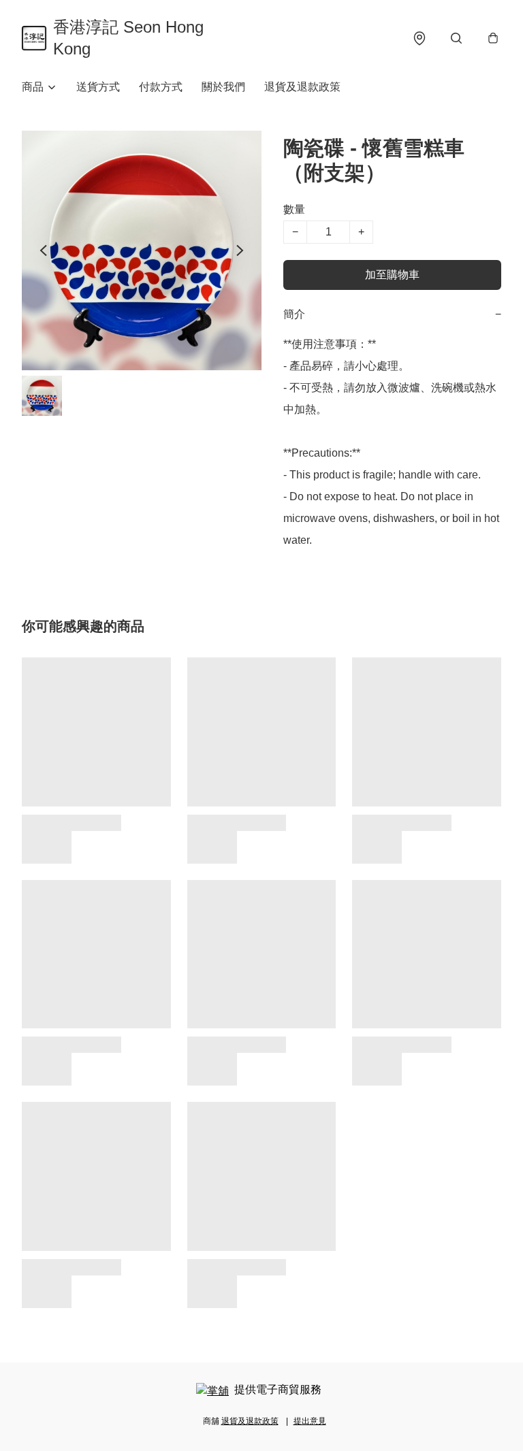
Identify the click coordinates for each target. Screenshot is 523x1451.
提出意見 (310, 1421)
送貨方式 (98, 87)
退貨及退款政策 (302, 87)
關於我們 (223, 87)
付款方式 (161, 87)
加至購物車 (392, 274)
